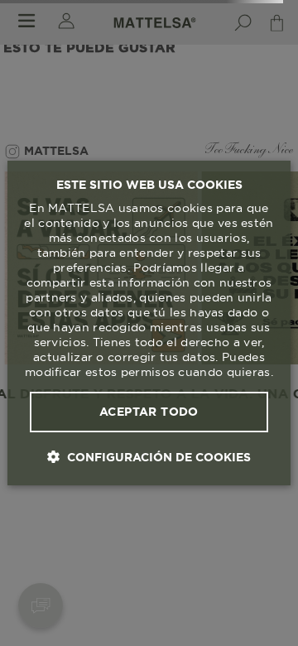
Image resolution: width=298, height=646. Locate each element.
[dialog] (149, 323)
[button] (149, 457)
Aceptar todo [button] (149, 411)
